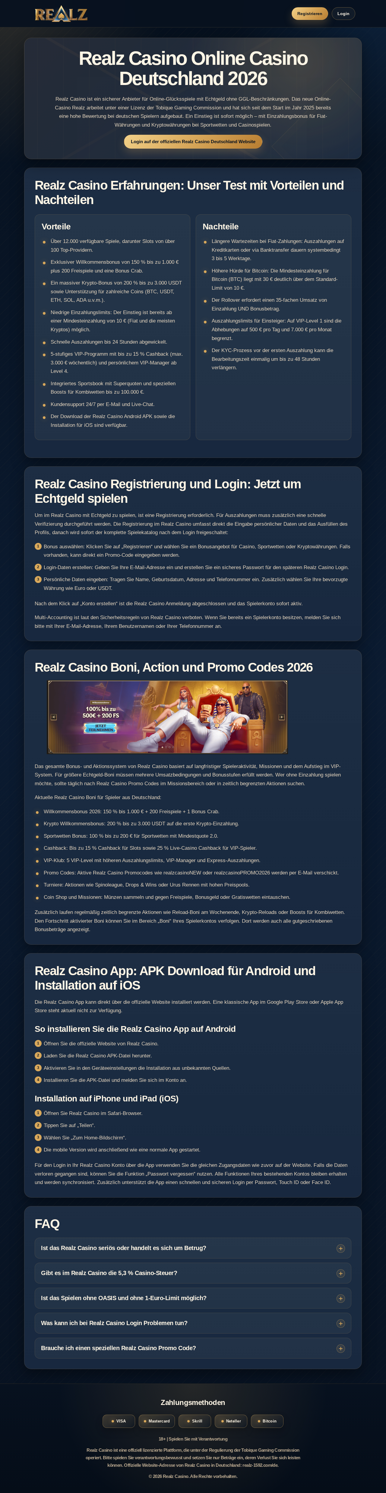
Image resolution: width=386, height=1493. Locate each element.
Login (343, 13)
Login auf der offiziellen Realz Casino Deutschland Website (193, 141)
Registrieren (309, 13)
